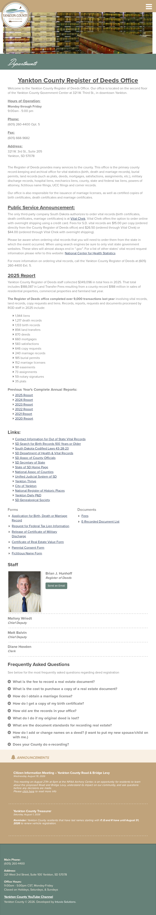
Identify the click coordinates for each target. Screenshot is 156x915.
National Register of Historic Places (40, 491)
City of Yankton (26, 486)
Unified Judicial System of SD (36, 477)
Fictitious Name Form (27, 553)
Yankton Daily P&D (28, 495)
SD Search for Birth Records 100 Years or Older (48, 444)
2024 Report (24, 400)
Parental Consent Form (28, 548)
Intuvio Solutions (65, 902)
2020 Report (24, 419)
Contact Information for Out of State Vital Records (50, 439)
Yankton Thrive (25, 481)
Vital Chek (77, 219)
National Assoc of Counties (34, 472)
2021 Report (23, 414)
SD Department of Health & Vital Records (44, 453)
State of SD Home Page (31, 467)
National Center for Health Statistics (90, 253)
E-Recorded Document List (100, 522)
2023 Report (24, 405)
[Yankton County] (17, 15)
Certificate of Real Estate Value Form (38, 542)
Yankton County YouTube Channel (28, 897)
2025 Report (24, 395)
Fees (84, 516)
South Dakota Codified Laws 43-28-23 (42, 449)
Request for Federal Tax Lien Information (40, 526)
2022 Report (24, 409)
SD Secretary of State (30, 463)
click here (28, 791)
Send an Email (56, 585)
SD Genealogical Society (32, 500)
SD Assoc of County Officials (35, 458)
